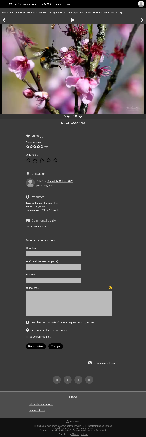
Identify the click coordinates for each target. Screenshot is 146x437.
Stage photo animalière (41, 404)
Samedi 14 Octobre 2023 (60, 181)
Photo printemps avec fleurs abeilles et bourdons (87, 12)
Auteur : (33, 248)
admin (84, 434)
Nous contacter (37, 410)
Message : (34, 288)
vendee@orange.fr (97, 430)
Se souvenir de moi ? (40, 336)
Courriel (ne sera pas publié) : (44, 261)
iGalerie (75, 434)
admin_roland (47, 185)
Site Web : (31, 274)
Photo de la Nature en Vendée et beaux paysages (29, 12)
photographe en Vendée (100, 426)
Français (72, 421)
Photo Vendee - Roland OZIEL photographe (40, 4)
